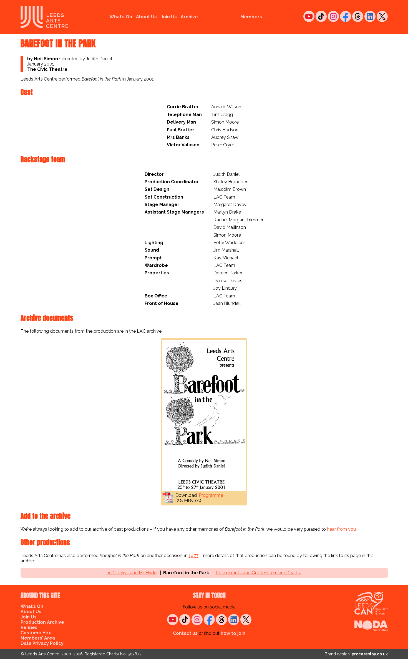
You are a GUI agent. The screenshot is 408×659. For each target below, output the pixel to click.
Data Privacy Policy (42, 643)
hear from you (341, 529)
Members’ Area (38, 638)
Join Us (169, 16)
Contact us (185, 633)
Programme (211, 495)
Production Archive (42, 622)
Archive (189, 16)
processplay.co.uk (370, 654)
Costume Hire (36, 632)
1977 (193, 555)
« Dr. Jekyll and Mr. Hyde (132, 572)
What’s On (120, 16)
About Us (146, 16)
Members (251, 16)
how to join (233, 633)
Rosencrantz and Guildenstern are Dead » (258, 572)
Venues (29, 627)
